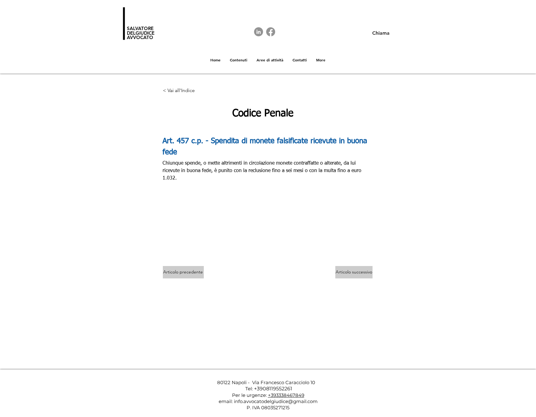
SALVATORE (140, 28)
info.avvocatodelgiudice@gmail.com (276, 401)
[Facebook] (270, 31)
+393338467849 (286, 395)
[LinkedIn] (258, 31)
